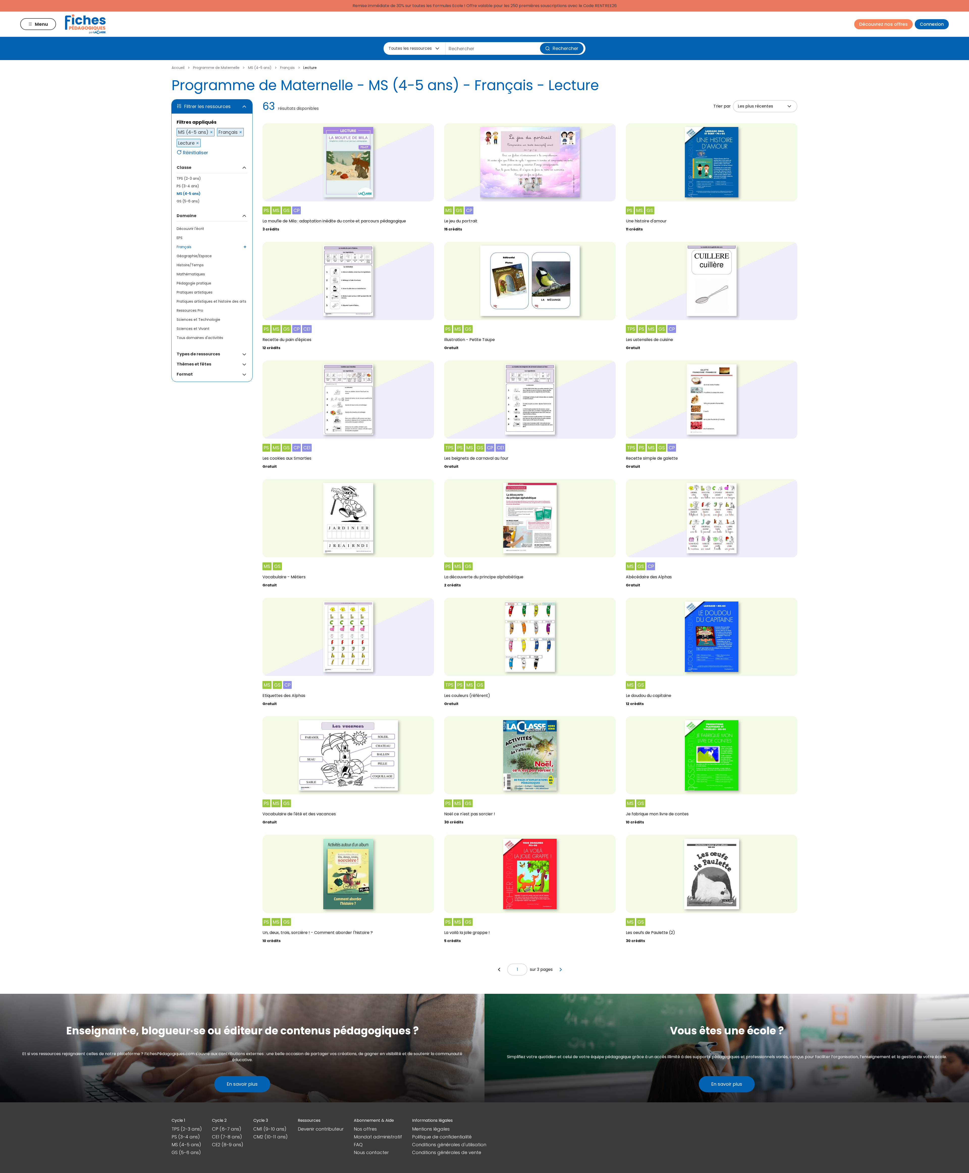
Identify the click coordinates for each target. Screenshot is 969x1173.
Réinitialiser (195, 152)
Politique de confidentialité (442, 1137)
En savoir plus (242, 1084)
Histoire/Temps (190, 265)
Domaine (186, 216)
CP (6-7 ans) (226, 1129)
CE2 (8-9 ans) (227, 1144)
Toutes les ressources (410, 48)
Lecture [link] (310, 67)
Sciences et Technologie (198, 319)
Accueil (178, 67)
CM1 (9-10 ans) (269, 1129)
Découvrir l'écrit (190, 228)
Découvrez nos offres (883, 24)
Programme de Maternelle (216, 67)
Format (185, 374)
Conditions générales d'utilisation (449, 1144)
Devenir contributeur (321, 1129)
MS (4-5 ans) (260, 67)
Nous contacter (371, 1152)
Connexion (932, 24)
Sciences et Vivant (193, 328)
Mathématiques (191, 274)
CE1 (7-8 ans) (227, 1137)
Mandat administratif (378, 1137)
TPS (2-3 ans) (189, 178)
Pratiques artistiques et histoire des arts (211, 301)
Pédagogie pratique (194, 283)
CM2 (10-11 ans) (270, 1137)
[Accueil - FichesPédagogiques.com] (85, 24)
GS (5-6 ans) (188, 201)
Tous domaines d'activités (200, 337)
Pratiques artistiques (194, 292)
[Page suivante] (561, 970)
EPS (179, 237)
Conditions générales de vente (446, 1152)
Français (287, 67)
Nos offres (365, 1129)
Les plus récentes (755, 106)
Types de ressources (198, 354)
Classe (184, 167)
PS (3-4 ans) (188, 186)
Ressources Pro (190, 310)
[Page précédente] (499, 970)
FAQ (358, 1144)
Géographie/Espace (194, 255)
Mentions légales (431, 1129)
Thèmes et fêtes (194, 364)
